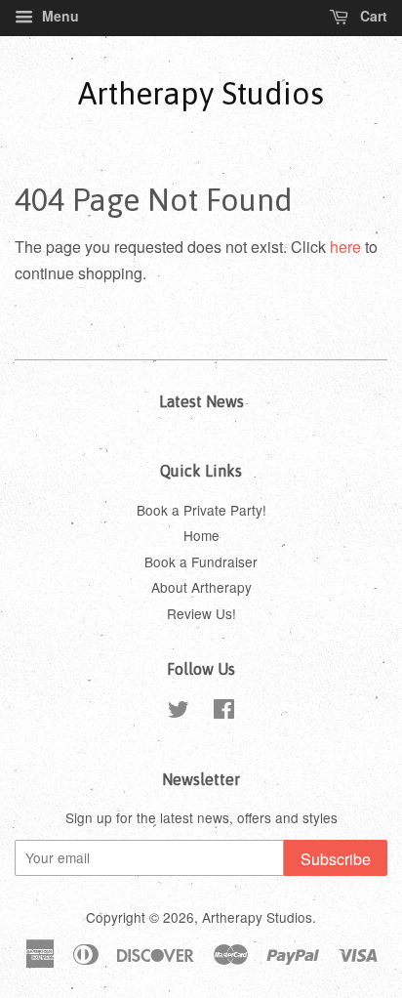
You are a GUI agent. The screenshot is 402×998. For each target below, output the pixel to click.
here (345, 246)
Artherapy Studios (201, 93)
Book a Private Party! (201, 510)
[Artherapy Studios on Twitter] (178, 712)
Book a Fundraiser (201, 561)
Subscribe (336, 859)
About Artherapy (201, 587)
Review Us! (201, 613)
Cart (371, 15)
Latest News (201, 401)
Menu (58, 15)
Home (201, 535)
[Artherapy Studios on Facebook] (224, 712)
